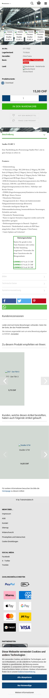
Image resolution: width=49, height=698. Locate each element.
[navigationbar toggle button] (45, 3)
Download (9, 83)
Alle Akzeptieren (24, 677)
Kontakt (5, 523)
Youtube (5, 565)
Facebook (6, 557)
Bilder (4, 276)
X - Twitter (6, 561)
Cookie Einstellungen (10, 541)
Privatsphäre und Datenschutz (13, 537)
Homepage (6, 491)
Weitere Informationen (24, 692)
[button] (6, 98)
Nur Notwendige (25, 685)
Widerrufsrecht (8, 532)
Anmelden (15, 334)
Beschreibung (8, 134)
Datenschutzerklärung (26, 672)
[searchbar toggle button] (32, 3)
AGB (3, 518)
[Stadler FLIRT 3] (24, 23)
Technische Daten (9, 283)
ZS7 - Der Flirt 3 (12, 377)
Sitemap (5, 528)
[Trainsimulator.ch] (5, 3)
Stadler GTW (24, 450)
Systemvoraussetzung (11, 290)
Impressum (6, 514)
